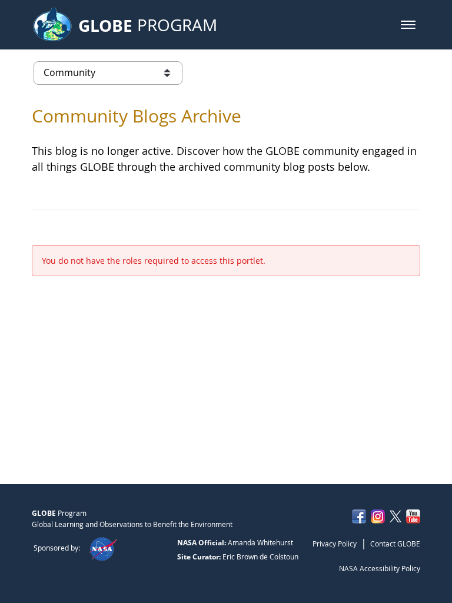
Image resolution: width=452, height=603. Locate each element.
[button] (408, 24)
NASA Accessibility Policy (379, 568)
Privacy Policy (335, 543)
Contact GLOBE (395, 543)
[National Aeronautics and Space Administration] (102, 547)
